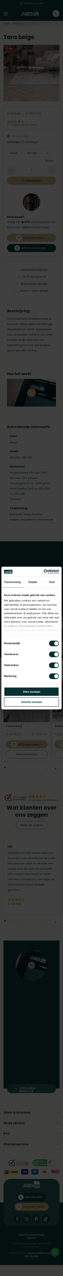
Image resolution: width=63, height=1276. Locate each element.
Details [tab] (33, 581)
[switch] (54, 654)
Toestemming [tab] (12, 581)
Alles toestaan (31, 691)
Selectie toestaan (31, 701)
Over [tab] (52, 581)
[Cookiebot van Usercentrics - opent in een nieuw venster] (44, 571)
